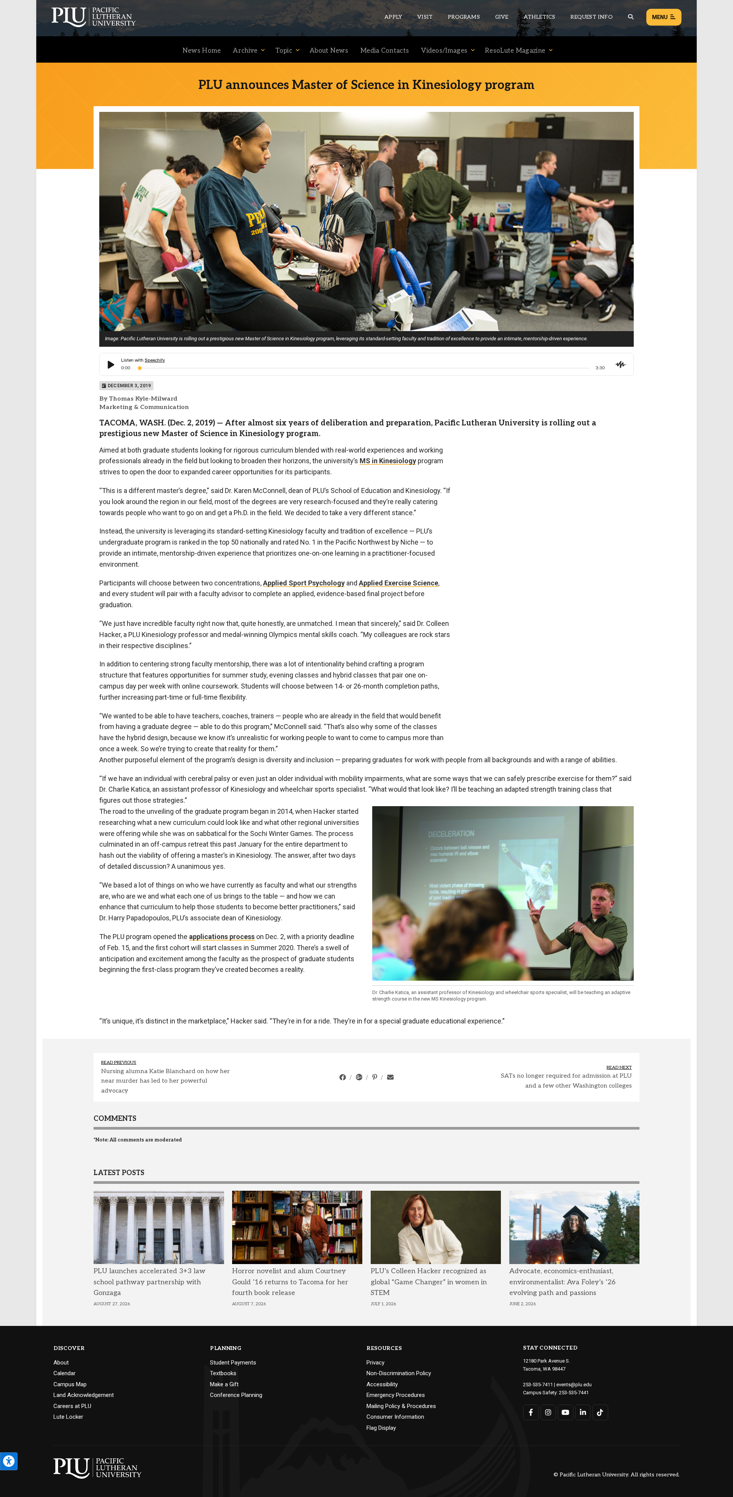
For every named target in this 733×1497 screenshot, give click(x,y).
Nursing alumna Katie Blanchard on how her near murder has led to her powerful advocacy (165, 1081)
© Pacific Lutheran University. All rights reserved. (617, 1475)
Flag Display (381, 1427)
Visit (425, 17)
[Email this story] (390, 1077)
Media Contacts (384, 51)
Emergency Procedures (395, 1395)
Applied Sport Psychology (304, 583)
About (61, 1362)
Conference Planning (236, 1395)
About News (329, 51)
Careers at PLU (72, 1406)
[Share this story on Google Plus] (360, 1077)
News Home (201, 51)
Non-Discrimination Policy (398, 1373)
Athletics (539, 17)
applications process (222, 937)
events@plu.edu (574, 1384)
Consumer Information (395, 1416)
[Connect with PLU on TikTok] (600, 1412)
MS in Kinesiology (388, 461)
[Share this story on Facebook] (343, 1077)
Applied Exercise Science (398, 583)
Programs (464, 17)
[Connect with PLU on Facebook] (531, 1412)
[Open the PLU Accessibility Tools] (9, 1461)
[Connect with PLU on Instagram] (548, 1412)
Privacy (375, 1362)
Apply (393, 17)
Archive (245, 51)
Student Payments (233, 1362)
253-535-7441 (574, 1392)
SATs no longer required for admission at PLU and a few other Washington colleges (566, 1081)
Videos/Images (444, 51)
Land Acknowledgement (83, 1395)
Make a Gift (224, 1384)
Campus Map (70, 1384)
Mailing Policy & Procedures (401, 1406)
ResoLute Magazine (515, 51)
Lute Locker (68, 1416)
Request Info (591, 17)
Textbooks (223, 1373)
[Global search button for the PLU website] (630, 17)
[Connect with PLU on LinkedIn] (583, 1412)
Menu (660, 17)
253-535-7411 (538, 1384)
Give (502, 17)
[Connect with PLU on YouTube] (565, 1412)
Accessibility (382, 1384)
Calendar (64, 1373)
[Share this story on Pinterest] (375, 1077)
